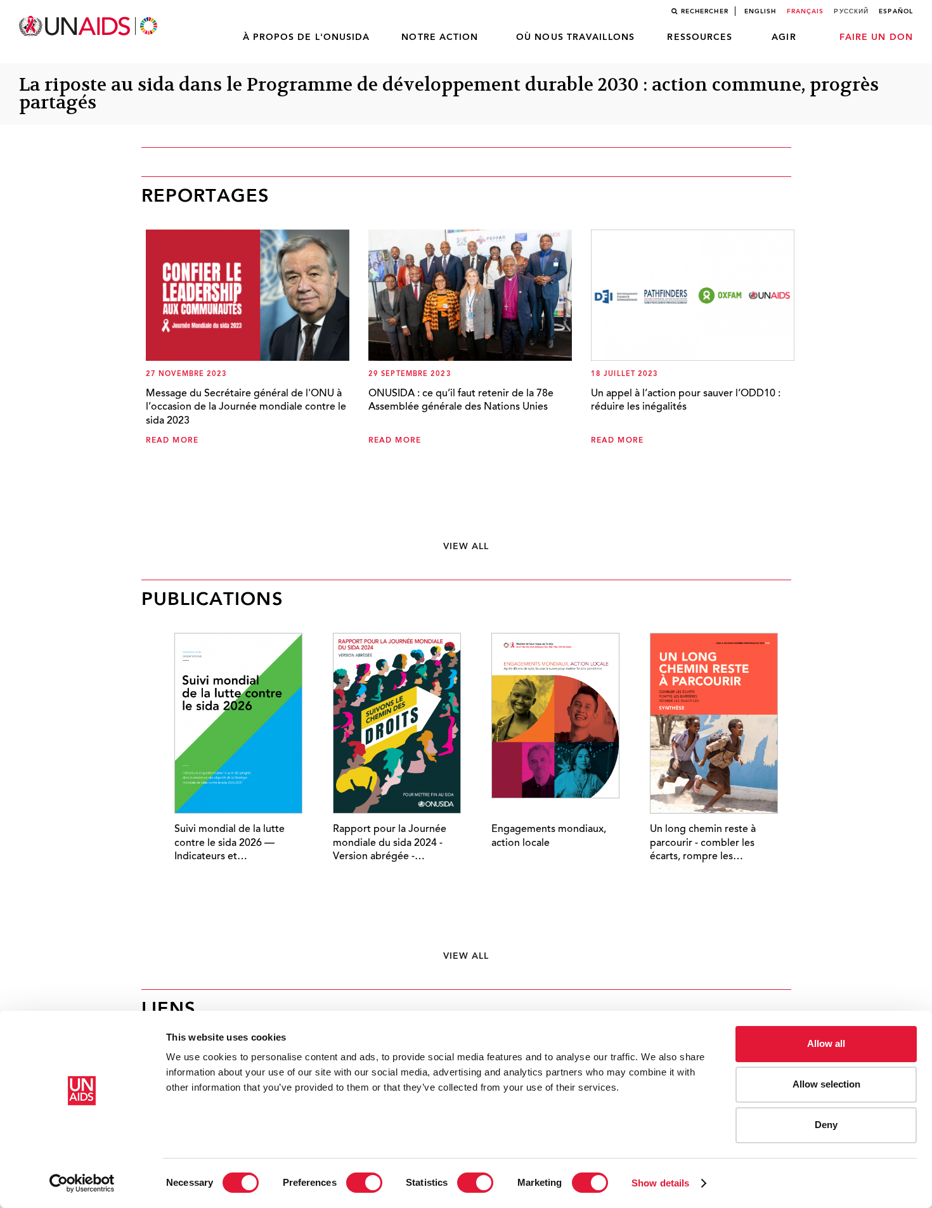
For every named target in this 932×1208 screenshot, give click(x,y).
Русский (851, 11)
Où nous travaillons (575, 37)
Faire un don (876, 37)
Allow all (826, 1043)
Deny (826, 1124)
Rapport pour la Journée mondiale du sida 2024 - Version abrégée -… (389, 843)
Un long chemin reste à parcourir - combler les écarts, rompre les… (703, 843)
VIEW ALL (466, 546)
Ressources (699, 37)
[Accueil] (89, 26)
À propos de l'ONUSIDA (306, 37)
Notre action (439, 37)
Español (896, 11)
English (760, 11)
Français (805, 11)
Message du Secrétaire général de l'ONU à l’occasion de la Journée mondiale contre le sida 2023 (246, 407)
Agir (784, 37)
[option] (228, 771)
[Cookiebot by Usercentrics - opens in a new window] (82, 1183)
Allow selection (826, 1084)
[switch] (364, 1182)
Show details (660, 1183)
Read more (172, 441)
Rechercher (704, 11)
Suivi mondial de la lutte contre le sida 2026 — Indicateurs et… (229, 843)
